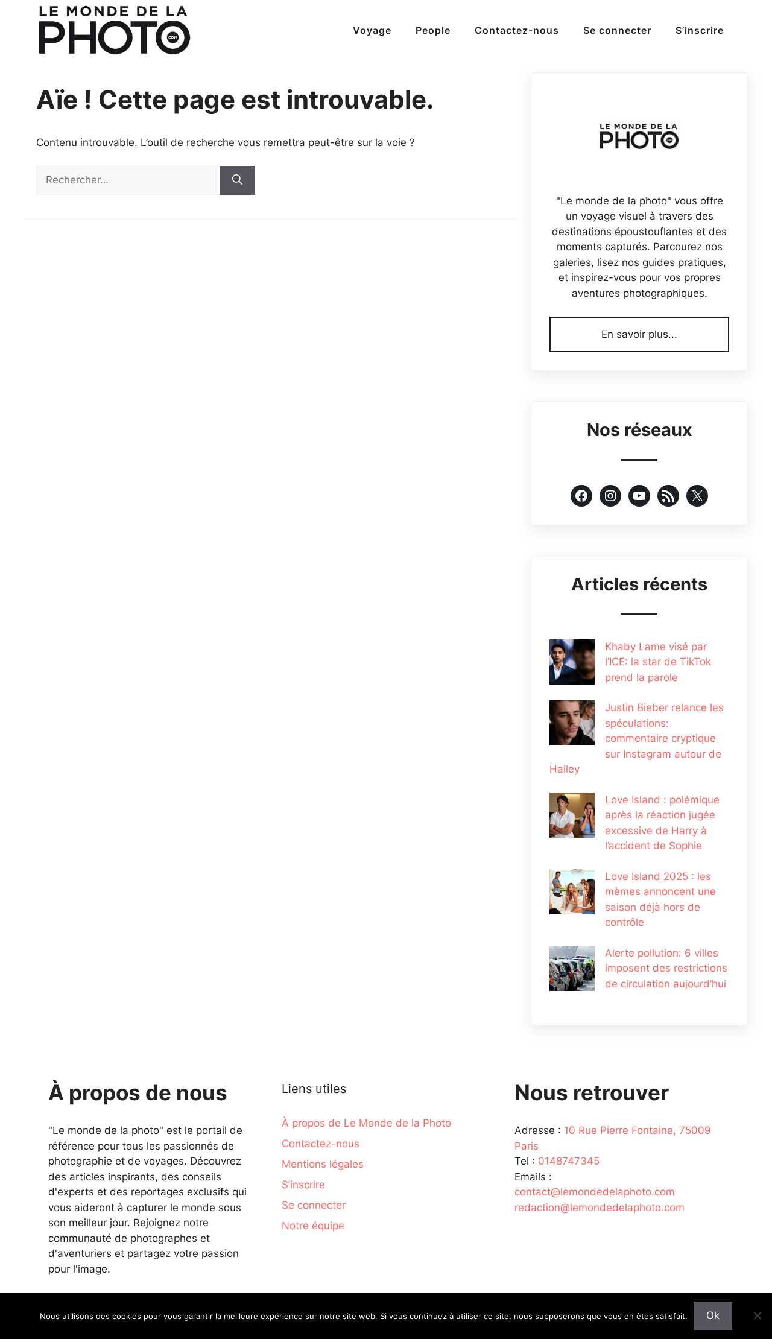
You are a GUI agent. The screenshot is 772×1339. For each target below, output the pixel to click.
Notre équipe (313, 1226)
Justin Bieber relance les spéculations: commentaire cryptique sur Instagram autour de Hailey (636, 738)
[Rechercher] (237, 180)
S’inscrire (700, 30)
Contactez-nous (517, 30)
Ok (713, 1315)
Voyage (372, 30)
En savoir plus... (639, 334)
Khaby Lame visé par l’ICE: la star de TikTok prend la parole (658, 662)
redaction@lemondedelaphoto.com (599, 1207)
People (433, 30)
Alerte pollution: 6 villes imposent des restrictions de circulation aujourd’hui (666, 968)
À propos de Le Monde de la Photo (366, 1123)
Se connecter (617, 30)
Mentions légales (323, 1164)
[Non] (757, 1315)
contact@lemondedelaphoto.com (594, 1192)
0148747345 (569, 1161)
